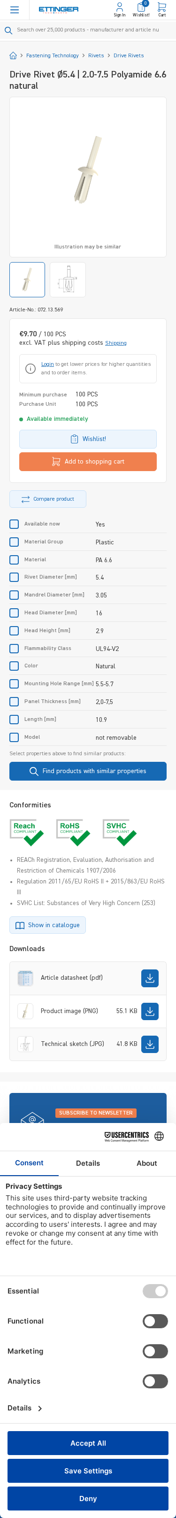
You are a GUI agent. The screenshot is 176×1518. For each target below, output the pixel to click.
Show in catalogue (54, 925)
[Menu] (14, 10)
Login (47, 364)
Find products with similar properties (94, 771)
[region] (88, 197)
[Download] (150, 978)
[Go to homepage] (58, 10)
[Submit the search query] (8, 30)
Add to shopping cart (94, 461)
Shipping (116, 343)
